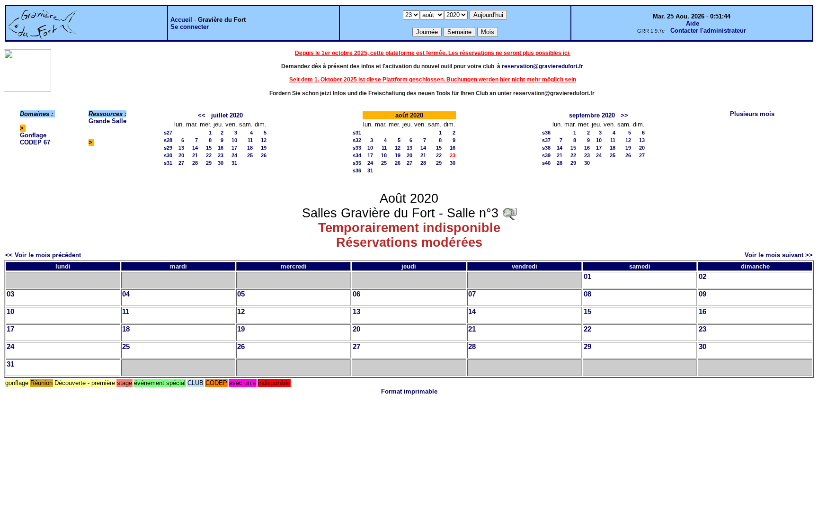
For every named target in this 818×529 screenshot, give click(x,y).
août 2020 (409, 115)
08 (587, 294)
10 (234, 140)
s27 (168, 132)
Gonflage (33, 135)
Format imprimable (409, 391)
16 (220, 148)
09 (702, 294)
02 (702, 276)
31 (234, 163)
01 (587, 276)
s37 (546, 140)
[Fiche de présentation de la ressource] (509, 213)
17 (234, 148)
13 (181, 148)
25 (250, 155)
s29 (168, 148)
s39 (546, 155)
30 (220, 163)
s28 (168, 140)
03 (10, 294)
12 (264, 140)
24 (234, 155)
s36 (357, 170)
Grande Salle (107, 121)
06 (356, 294)
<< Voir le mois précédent (43, 255)
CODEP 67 (35, 142)
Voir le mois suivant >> (779, 255)
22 (209, 155)
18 (250, 148)
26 (264, 155)
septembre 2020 (592, 115)
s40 (546, 163)
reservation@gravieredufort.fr (542, 66)
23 (220, 155)
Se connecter (189, 26)
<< (201, 115)
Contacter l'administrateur (708, 30)
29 (209, 163)
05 (241, 294)
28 (195, 163)
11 (250, 140)
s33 (357, 148)
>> (624, 115)
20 (181, 155)
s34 (357, 155)
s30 (168, 155)
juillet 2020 (227, 115)
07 (472, 294)
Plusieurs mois (752, 113)
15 (209, 148)
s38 (546, 148)
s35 (357, 163)
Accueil (181, 19)
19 (264, 148)
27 (181, 163)
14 (195, 148)
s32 (357, 140)
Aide (692, 23)
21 (195, 155)
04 (126, 294)
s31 (168, 163)
